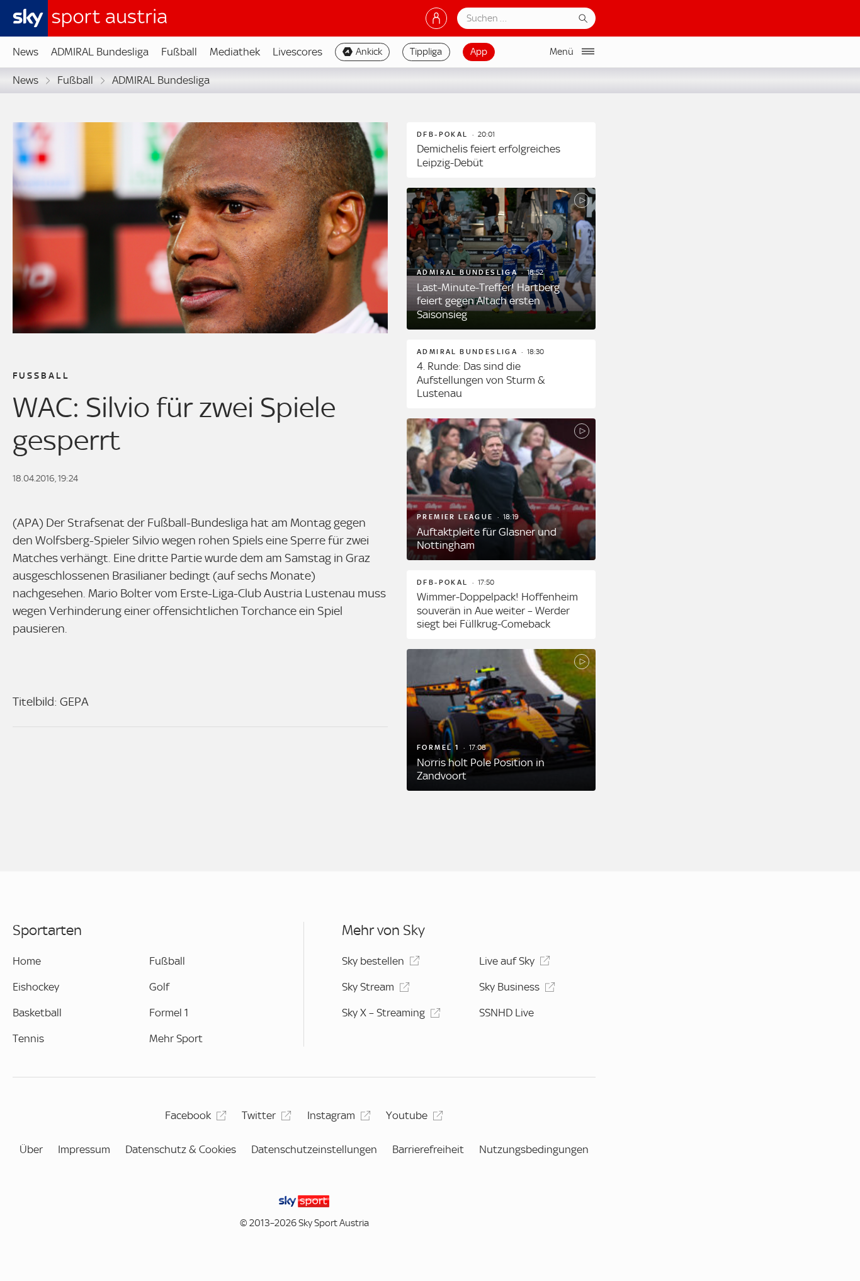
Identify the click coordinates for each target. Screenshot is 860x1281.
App (478, 51)
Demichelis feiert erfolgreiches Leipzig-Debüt (488, 155)
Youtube (406, 1115)
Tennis (28, 1038)
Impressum (84, 1149)
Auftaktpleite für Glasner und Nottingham (487, 539)
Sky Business (509, 986)
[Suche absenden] (583, 18)
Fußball (179, 51)
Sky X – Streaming (383, 1012)
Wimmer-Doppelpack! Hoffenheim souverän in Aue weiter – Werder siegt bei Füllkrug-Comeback (497, 610)
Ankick (369, 51)
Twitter (259, 1115)
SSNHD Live (506, 1012)
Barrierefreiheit (428, 1149)
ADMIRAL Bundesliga (100, 51)
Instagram (331, 1115)
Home (27, 961)
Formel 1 (168, 1012)
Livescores (297, 51)
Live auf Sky (507, 961)
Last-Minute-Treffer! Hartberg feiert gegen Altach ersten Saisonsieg (488, 301)
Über (31, 1149)
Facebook (188, 1115)
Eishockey (36, 986)
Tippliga (426, 51)
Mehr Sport (176, 1038)
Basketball (37, 1012)
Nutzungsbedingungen (534, 1149)
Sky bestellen (373, 961)
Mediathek (235, 51)
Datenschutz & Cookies (180, 1149)
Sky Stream (368, 986)
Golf (159, 986)
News (25, 51)
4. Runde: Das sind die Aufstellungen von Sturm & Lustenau (481, 379)
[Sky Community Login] (436, 18)
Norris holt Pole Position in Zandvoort (481, 769)
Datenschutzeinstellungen (314, 1149)
